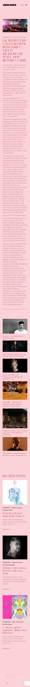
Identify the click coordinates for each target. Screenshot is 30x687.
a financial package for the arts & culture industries (13, 248)
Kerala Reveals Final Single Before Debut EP (14, 514)
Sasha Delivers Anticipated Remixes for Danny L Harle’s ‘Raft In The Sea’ (15, 454)
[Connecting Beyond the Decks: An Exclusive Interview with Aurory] (15, 346)
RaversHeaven (15, 674)
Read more (6, 529)
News (19, 508)
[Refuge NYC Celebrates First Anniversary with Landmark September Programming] (15, 390)
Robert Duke (7, 510)
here (23, 215)
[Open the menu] (24, 5)
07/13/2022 (6, 622)
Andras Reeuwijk (9, 565)
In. (7, 683)
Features (15, 37)
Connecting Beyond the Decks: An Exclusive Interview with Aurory (14, 355)
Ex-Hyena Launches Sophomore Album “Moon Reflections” (15, 630)
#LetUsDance (15, 225)
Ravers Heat (22, 37)
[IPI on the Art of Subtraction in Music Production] (15, 326)
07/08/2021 (6, 508)
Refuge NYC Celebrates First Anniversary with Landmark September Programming (12, 404)
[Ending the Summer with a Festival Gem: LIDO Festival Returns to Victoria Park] (15, 418)
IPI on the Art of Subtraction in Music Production (13, 337)
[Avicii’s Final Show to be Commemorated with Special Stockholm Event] (15, 366)
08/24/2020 (7, 37)
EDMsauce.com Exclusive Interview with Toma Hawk (14, 571)
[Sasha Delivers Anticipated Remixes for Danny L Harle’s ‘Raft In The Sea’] (15, 444)
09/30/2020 (6, 562)
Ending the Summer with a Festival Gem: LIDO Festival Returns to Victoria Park (14, 433)
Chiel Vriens (7, 624)
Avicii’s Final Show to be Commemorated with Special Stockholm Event (12, 377)
